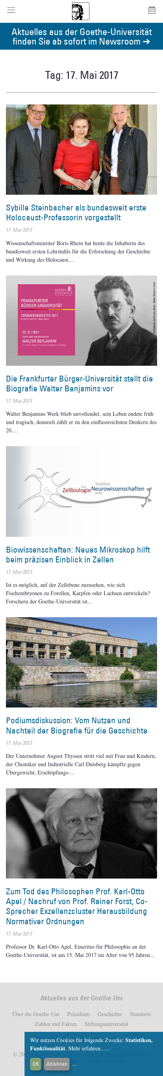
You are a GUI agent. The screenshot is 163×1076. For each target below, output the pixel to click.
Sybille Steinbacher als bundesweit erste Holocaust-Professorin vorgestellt (76, 212)
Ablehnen (57, 1063)
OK (35, 1063)
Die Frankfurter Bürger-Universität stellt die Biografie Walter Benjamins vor (79, 383)
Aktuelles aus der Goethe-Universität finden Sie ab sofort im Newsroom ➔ (81, 36)
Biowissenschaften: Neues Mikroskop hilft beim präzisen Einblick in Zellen (78, 554)
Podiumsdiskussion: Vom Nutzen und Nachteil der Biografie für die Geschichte (77, 725)
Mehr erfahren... (86, 1048)
